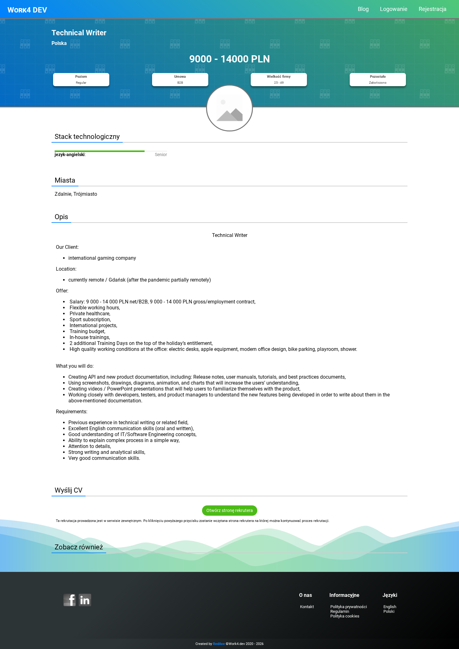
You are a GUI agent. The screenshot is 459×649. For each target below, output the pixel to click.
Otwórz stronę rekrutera (229, 510)
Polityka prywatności (348, 606)
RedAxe (219, 644)
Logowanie (393, 9)
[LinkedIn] (85, 600)
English (389, 606)
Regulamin (339, 611)
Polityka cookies (344, 616)
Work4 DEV (27, 10)
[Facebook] (69, 600)
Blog (363, 9)
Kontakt (307, 606)
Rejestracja (433, 9)
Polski (388, 611)
